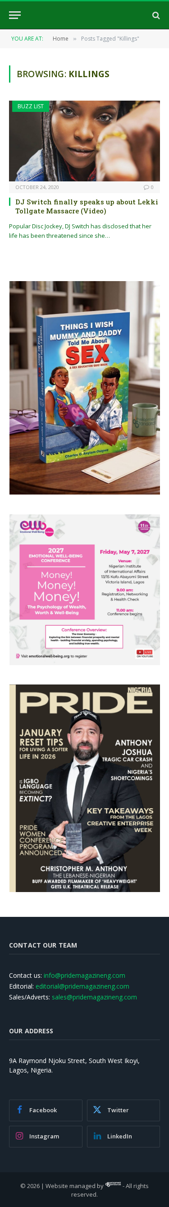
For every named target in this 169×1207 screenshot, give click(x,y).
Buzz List (31, 106)
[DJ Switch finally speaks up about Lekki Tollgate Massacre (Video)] (84, 141)
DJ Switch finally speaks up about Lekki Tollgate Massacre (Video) (86, 206)
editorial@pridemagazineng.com (82, 986)
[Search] (155, 15)
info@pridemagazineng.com (84, 975)
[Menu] (15, 15)
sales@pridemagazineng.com (94, 997)
